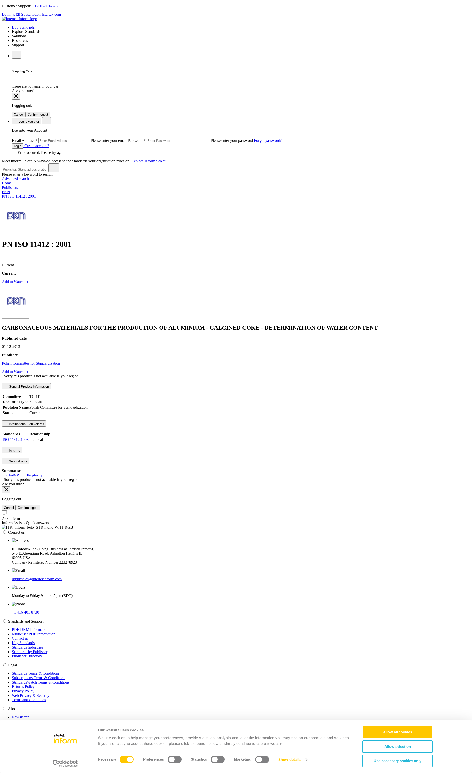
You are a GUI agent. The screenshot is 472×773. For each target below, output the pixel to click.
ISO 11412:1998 (16, 439)
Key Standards (23, 643)
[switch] (175, 759)
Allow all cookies (397, 732)
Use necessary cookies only (397, 761)
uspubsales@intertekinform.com (37, 579)
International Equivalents (26, 424)
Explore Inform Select (148, 161)
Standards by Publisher (29, 652)
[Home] (19, 19)
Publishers (10, 187)
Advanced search (15, 179)
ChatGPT (13, 475)
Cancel (19, 114)
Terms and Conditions (29, 700)
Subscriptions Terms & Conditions (38, 678)
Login (17, 146)
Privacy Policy (23, 691)
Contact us (20, 638)
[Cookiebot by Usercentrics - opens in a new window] (65, 763)
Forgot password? (268, 140)
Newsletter (20, 717)
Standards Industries (27, 647)
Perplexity (34, 475)
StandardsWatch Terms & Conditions (40, 682)
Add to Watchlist (15, 282)
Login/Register (28, 121)
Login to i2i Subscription (21, 14)
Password (191, 140)
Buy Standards (23, 27)
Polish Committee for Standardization (31, 363)
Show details (289, 760)
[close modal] (16, 96)
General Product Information (28, 386)
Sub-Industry (17, 461)
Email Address (70, 140)
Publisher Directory (27, 656)
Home (7, 183)
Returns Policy (23, 686)
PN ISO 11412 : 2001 (19, 196)
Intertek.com (51, 14)
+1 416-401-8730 (45, 6)
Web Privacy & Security (30, 695)
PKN (6, 192)
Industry (14, 451)
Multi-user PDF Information (33, 634)
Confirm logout (38, 114)
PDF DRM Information (30, 629)
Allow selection (397, 746)
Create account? (36, 146)
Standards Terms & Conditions (35, 673)
